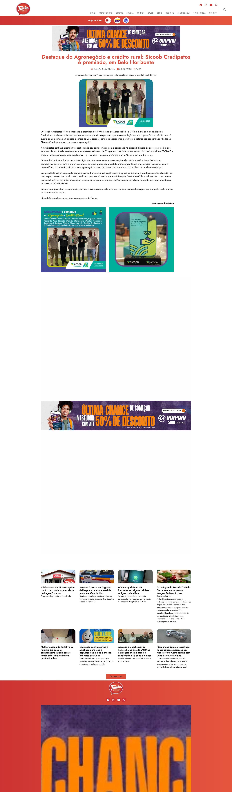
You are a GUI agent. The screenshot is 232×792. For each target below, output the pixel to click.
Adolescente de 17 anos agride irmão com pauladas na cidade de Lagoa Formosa (58, 590)
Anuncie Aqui (184, 13)
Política (140, 13)
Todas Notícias (105, 13)
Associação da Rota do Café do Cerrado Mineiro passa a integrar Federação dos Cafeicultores (173, 592)
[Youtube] (211, 5)
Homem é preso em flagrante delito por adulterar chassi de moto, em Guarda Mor (95, 590)
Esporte (119, 13)
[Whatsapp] (216, 5)
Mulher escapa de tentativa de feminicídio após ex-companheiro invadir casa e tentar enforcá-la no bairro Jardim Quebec (57, 652)
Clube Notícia (199, 13)
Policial (129, 13)
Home (92, 13)
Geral (159, 13)
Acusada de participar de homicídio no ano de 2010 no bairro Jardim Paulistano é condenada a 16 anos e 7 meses (135, 651)
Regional (170, 13)
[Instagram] (206, 5)
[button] (224, 9)
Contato (213, 13)
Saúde (150, 13)
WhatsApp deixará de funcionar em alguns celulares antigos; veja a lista (134, 590)
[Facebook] (200, 5)
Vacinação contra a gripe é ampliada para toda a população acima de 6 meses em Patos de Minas (95, 651)
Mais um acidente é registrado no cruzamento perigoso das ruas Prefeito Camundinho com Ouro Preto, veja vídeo (173, 651)
